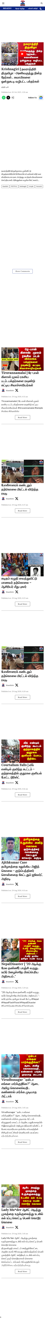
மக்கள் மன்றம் (33, 8)
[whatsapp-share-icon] (4, 99)
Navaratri (39, 186)
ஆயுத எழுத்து (19, 8)
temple (31, 186)
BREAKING (7, 8)
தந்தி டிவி (5, 87)
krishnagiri (23, 186)
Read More (22, 417)
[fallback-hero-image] (22, 359)
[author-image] (3, 390)
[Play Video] (22, 54)
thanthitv (5, 186)
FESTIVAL (14, 186)
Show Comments (22, 271)
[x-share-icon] (8, 99)
